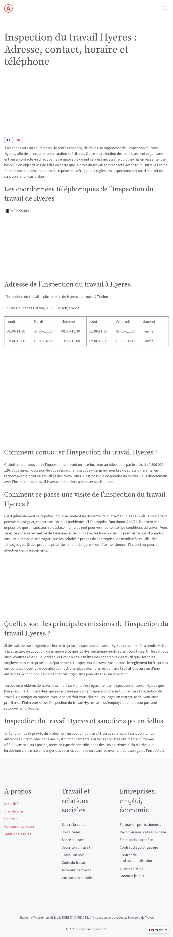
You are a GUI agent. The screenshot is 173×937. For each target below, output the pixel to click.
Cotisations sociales (77, 877)
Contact (10, 818)
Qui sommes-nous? (19, 826)
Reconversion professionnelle (143, 832)
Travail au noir (73, 854)
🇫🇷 (9, 140)
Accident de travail (76, 870)
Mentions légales (17, 834)
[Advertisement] (86, 103)
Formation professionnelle (140, 824)
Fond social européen (136, 839)
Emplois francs (131, 868)
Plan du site (13, 811)
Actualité (11, 803)
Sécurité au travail (76, 847)
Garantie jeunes (132, 875)
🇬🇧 (18, 140)
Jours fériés (71, 832)
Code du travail (74, 862)
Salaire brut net (74, 824)
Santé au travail (74, 839)
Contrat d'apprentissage (139, 847)
